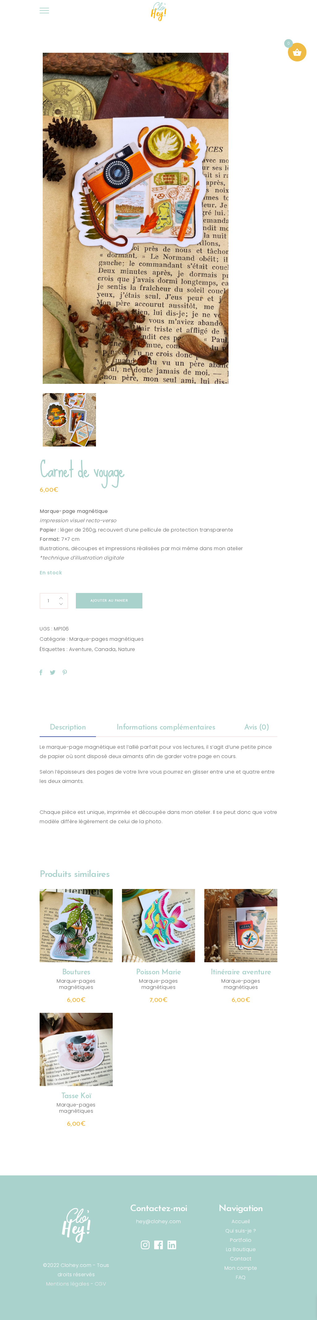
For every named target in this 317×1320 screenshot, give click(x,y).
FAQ (241, 1277)
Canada (105, 649)
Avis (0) (256, 727)
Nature (126, 649)
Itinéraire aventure (241, 972)
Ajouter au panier (109, 601)
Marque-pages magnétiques (106, 639)
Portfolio (241, 1240)
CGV (100, 1283)
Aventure (80, 649)
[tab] (68, 728)
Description (68, 727)
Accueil (241, 1221)
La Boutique (241, 1249)
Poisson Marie (158, 972)
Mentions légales (67, 1283)
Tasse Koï (76, 1096)
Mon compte (240, 1268)
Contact (241, 1258)
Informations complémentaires (166, 727)
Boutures (76, 972)
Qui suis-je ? (240, 1230)
